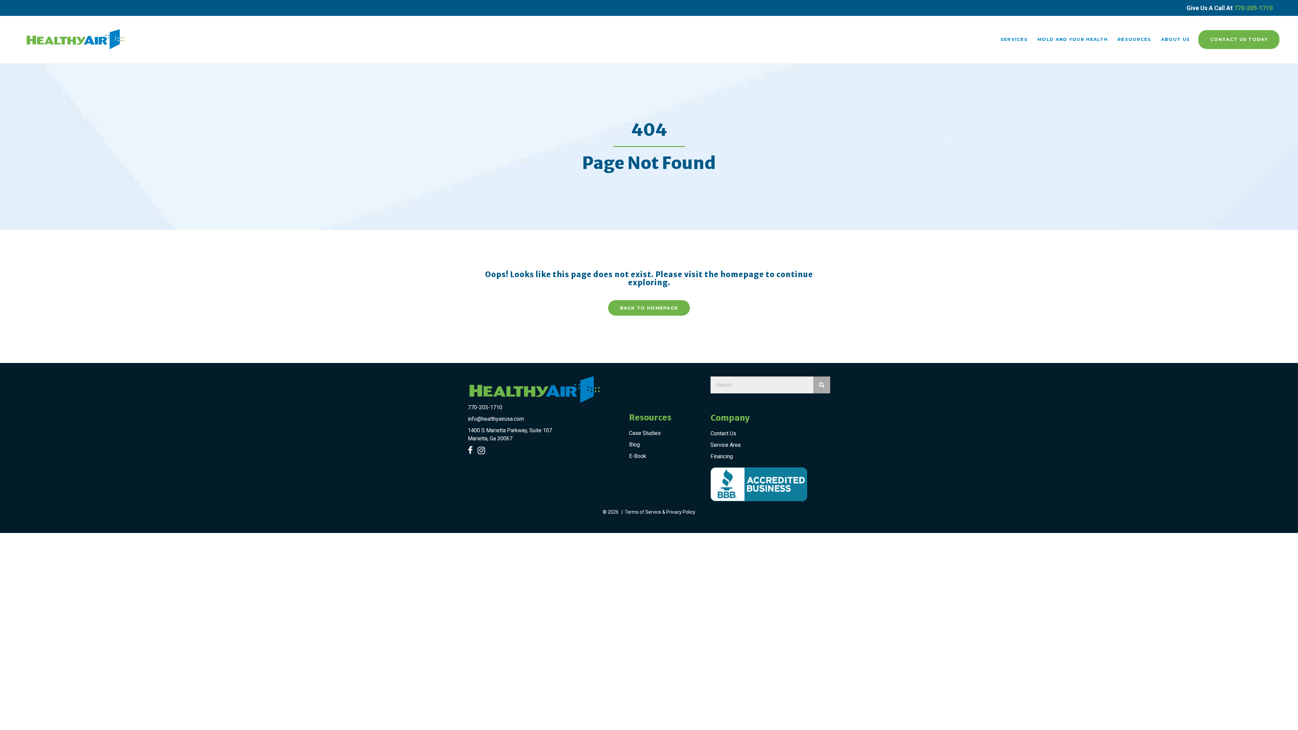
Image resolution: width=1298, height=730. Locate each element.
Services (1014, 39)
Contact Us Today (1239, 39)
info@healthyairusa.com (496, 419)
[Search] (821, 384)
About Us (1175, 39)
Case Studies (645, 433)
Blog (634, 444)
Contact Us (723, 433)
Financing (722, 456)
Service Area (726, 445)
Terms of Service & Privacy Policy (660, 512)
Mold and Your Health (1072, 39)
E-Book (637, 456)
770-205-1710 (1253, 7)
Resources (1134, 39)
